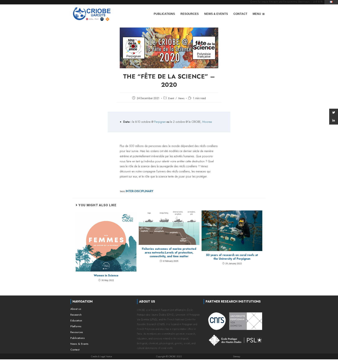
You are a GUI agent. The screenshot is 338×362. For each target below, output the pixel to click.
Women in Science (106, 275)
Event (171, 98)
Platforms (76, 326)
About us (75, 309)
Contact (240, 13)
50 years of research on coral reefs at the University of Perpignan (232, 257)
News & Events (216, 13)
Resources (189, 13)
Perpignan (160, 122)
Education (76, 320)
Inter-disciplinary (139, 191)
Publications (164, 13)
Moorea (207, 122)
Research (76, 314)
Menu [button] (257, 13)
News (181, 98)
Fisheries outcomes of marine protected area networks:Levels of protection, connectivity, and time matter (169, 252)
